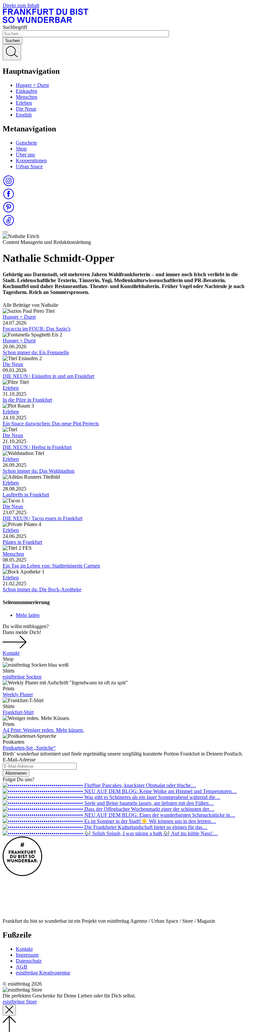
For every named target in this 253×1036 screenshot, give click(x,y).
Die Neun (26, 109)
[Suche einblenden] (12, 52)
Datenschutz (29, 961)
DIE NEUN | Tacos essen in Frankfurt (42, 518)
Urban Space (29, 166)
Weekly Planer (18, 694)
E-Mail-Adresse (19, 759)
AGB (21, 967)
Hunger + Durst (32, 85)
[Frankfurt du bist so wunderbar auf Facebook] (8, 198)
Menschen (26, 97)
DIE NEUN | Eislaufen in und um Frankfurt (48, 376)
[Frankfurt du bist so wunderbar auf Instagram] (8, 185)
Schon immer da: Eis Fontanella (36, 352)
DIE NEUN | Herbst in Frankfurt (37, 447)
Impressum (27, 955)
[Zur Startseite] (45, 21)
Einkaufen (26, 91)
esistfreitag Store (20, 1001)
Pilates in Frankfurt (22, 542)
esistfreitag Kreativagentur (43, 972)
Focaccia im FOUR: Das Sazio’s (36, 329)
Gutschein (26, 143)
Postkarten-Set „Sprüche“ (29, 748)
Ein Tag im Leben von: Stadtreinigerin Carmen (51, 566)
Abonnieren (16, 773)
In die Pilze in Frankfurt (27, 400)
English (24, 115)
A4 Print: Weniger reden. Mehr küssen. (43, 730)
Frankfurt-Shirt (18, 712)
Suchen (12, 40)
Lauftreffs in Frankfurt (26, 494)
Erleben (24, 103)
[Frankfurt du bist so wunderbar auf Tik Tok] (8, 224)
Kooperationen (31, 160)
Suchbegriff (15, 27)
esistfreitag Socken (22, 676)
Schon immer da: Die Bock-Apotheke (42, 589)
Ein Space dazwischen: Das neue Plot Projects (51, 423)
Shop (21, 148)
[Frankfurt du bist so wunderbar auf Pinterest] (8, 211)
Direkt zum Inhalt (21, 5)
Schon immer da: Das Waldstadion (38, 471)
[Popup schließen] (9, 1010)
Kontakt (11, 653)
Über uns (25, 154)
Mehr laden (28, 615)
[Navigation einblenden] (5, 232)
